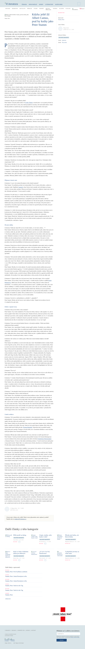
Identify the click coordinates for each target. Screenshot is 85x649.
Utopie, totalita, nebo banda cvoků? (45, 536)
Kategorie (58, 4)
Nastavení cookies (9, 635)
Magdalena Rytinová (69, 541)
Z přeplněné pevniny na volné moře (72, 552)
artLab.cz (9, 643)
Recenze (8, 8)
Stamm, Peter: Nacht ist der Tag (14, 585)
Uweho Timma (29, 102)
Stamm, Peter (61, 19)
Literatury (49, 4)
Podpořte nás (21, 630)
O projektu (7, 630)
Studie (36, 8)
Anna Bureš (15, 539)
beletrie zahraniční (63, 37)
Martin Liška (16, 558)
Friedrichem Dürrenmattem (44, 439)
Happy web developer (20, 643)
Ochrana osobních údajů (10, 634)
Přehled (29, 8)
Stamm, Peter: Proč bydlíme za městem (16, 571)
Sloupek (61, 8)
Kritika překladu (48, 9)
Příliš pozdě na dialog (19, 535)
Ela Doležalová (42, 541)
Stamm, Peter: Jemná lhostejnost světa (16, 576)
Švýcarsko (64, 42)
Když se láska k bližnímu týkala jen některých (20, 552)
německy (64, 40)
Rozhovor (15, 8)
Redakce (14, 630)
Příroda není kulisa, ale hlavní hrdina (72, 536)
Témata (24, 4)
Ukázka (55, 8)
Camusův (20, 187)
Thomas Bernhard (27, 427)
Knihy (41, 4)
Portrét (41, 8)
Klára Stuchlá (42, 558)
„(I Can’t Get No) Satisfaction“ (44, 552)
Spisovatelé (33, 4)
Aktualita (22, 8)
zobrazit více (8, 598)
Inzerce (28, 630)
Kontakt (33, 630)
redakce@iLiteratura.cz (20, 519)
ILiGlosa (68, 8)
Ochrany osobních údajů (74, 637)
